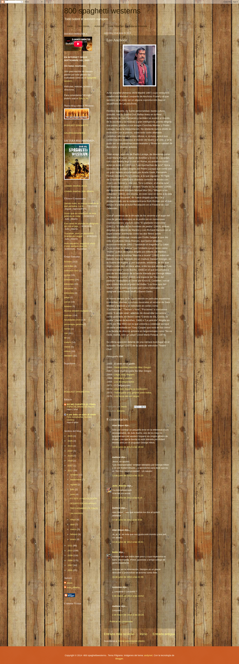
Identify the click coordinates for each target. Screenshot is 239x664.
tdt (65, 337)
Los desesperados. (124, 381)
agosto (74, 484)
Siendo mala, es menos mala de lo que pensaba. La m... (81, 204)
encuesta (68, 288)
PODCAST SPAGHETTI (76, 125)
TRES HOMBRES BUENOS (84, 508)
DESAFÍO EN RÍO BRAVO (83, 503)
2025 (70, 441)
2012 (70, 470)
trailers (67, 342)
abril (72, 524)
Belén (115, 552)
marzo (73, 529)
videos (67, 351)
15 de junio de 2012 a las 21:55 (127, 577)
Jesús (69, 583)
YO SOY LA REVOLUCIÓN (83, 498)
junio (73, 494)
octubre (74, 474)
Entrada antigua (164, 634)
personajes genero (73, 324)
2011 (70, 545)
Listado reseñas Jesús (76, 185)
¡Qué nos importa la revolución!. (131, 389)
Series (67, 328)
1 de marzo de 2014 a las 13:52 (128, 596)
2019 (70, 455)
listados (68, 306)
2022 (70, 450)
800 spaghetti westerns (102, 11)
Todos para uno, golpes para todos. (133, 392)
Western (68, 355)
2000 (70, 570)
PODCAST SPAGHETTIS (77, 391)
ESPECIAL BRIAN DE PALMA (81, 406)
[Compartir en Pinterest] (145, 407)
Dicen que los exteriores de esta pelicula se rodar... (80, 214)
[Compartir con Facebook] (142, 407)
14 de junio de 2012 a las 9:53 (127, 519)
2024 (70, 445)
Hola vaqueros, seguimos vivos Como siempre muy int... (79, 244)
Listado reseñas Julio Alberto (79, 191)
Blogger (119, 658)
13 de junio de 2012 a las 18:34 (127, 447)
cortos (67, 275)
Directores (83, 26)
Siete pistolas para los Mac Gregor (132, 367)
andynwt (148, 655)
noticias (68, 315)
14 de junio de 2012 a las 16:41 (127, 542)
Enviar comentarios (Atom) (131, 641)
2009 (70, 555)
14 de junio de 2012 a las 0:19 (127, 497)
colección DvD (71, 270)
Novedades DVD (72, 319)
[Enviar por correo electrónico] (135, 407)
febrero (74, 534)
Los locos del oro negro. (127, 396)
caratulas (68, 266)
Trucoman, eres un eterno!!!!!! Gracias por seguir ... (78, 234)
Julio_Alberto (119, 485)
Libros (67, 302)
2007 (70, 565)
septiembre (76, 479)
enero (73, 539)
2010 (70, 550)
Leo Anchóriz (76, 513)
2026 (70, 436)
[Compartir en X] (140, 407)
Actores (98, 26)
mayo (73, 519)
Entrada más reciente (119, 634)
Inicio (70, 26)
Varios (67, 346)
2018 (70, 460)
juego (67, 297)
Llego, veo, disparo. (125, 374)
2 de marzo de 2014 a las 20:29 (128, 614)
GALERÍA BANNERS (74, 133)
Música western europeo (76, 311)
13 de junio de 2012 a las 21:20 (127, 475)
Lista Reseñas (116, 26)
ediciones (69, 284)
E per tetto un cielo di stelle (81, 414)
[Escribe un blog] (137, 407)
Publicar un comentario (121, 621)
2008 (70, 560)
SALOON (83, 98)
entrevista (69, 293)
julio (72, 489)
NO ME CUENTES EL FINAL (81, 404)
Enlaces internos (138, 26)
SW (66, 333)
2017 (70, 465)
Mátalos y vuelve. (124, 378)
